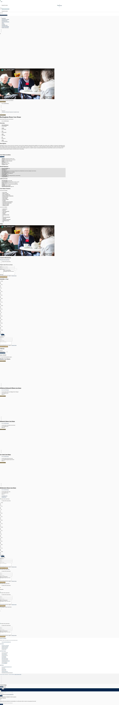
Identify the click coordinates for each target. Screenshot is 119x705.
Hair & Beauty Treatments (6, 202)
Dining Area (4, 212)
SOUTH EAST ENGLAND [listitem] (5, 652)
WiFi (3, 221)
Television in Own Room (6, 219)
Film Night (4, 200)
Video (3, 22)
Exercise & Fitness (5, 199)
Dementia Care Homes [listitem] (5, 646)
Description (4, 18)
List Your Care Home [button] (3, 15)
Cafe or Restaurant (5, 211)
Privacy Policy (4, 670)
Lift (2, 215)
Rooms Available (3, 101)
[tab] (4, 495)
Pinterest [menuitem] (7, 95)
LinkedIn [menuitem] (15, 95)
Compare (1, 686)
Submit (1, 704)
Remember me (3, 694)
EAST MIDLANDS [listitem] (4, 656)
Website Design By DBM (18, 674)
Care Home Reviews (5, 26)
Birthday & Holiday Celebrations (7, 195)
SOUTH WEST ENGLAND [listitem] (5, 659)
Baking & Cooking (5, 193)
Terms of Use (14, 275)
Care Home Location (5, 19)
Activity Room (4, 208)
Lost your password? (9, 694)
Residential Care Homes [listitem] (5, 645)
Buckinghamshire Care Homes (7, 88)
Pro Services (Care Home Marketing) (7, 672)
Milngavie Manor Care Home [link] (7, 421)
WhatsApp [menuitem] (4, 95)
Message (1, 274)
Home (3, 87)
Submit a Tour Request (4, 346)
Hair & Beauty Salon (5, 214)
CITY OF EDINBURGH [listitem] (4, 663)
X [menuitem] (13, 95)
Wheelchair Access (5, 220)
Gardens (3, 213)
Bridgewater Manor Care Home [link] (8, 488)
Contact (3, 24)
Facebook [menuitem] (11, 95)
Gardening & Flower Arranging (7, 201)
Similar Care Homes (5, 27)
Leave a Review (2, 353)
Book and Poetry (5, 197)
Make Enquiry (2, 269)
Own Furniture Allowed (6, 217)
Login (1, 695)
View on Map (2, 156)
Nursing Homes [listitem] (4, 649)
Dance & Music (4, 198)
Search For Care (5, 5)
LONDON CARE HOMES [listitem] (5, 655)
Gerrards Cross (4, 89)
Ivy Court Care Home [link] (5, 454)
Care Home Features (5, 21)
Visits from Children (5, 204)
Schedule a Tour (4, 25)
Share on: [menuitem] (3, 110)
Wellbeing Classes (5, 205)
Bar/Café (4, 210)
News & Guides (4, 669)
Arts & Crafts (4, 192)
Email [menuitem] (18, 95)
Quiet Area (4, 218)
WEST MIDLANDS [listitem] (4, 657)
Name (1, 266)
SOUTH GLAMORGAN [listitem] (4, 662)
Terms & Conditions (5, 671)
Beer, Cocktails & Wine (6, 194)
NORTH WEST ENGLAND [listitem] (5, 658)
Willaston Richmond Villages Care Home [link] (10, 388)
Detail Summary (4, 20)
